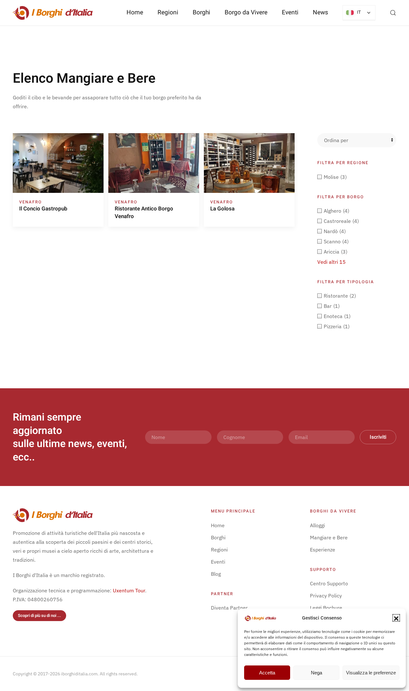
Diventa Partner (229, 607)
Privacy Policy (326, 595)
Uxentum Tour (129, 590)
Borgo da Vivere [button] (246, 12)
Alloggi (317, 525)
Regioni (219, 549)
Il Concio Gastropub (43, 209)
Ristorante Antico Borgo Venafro (144, 212)
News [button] (320, 12)
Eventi (290, 12)
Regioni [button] (168, 12)
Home (135, 12)
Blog (216, 574)
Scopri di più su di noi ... (39, 615)
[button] (396, 618)
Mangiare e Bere (329, 537)
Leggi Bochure (326, 607)
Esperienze (322, 549)
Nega (316, 672)
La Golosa (222, 209)
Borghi (201, 12)
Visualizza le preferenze (371, 672)
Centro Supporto (329, 583)
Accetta (267, 672)
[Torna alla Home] (53, 13)
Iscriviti (378, 437)
